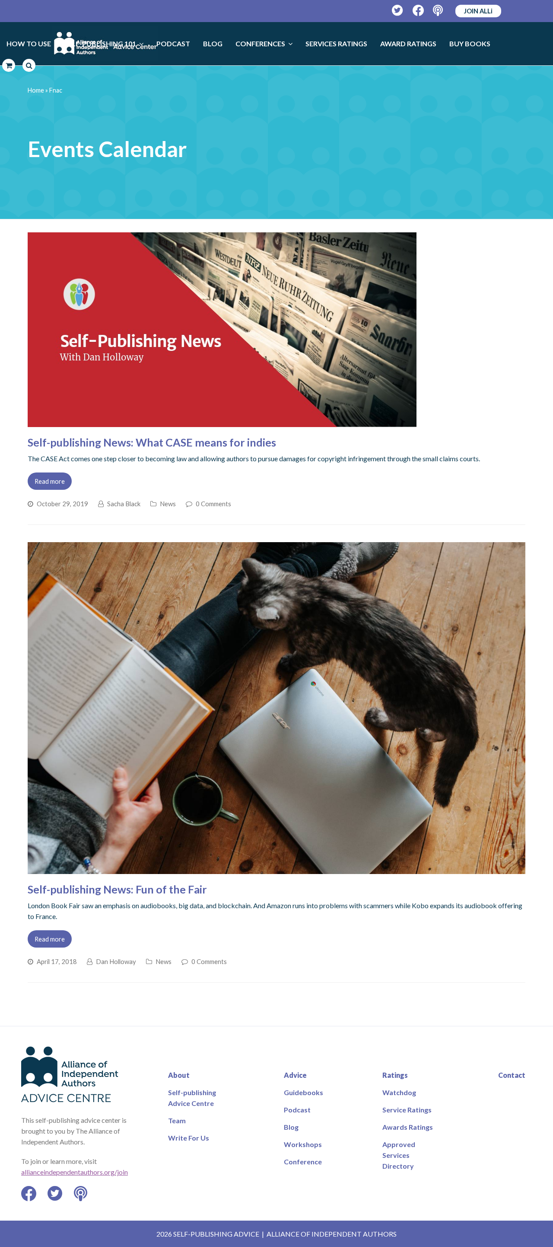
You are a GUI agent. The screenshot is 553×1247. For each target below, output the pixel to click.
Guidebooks (303, 1092)
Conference (303, 1161)
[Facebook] (418, 10)
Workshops (303, 1144)
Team (177, 1120)
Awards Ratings (407, 1127)
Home (36, 90)
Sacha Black (123, 504)
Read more (50, 481)
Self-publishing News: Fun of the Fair (117, 889)
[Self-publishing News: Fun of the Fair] (276, 869)
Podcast (297, 1110)
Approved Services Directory (398, 1155)
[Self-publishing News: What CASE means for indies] (222, 422)
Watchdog (399, 1092)
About (179, 1075)
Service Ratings (407, 1110)
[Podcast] (439, 10)
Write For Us (188, 1138)
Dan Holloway (116, 961)
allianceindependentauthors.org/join (74, 1172)
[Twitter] (398, 10)
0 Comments (213, 504)
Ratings (395, 1075)
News (168, 504)
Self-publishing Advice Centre (192, 1097)
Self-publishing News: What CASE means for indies (152, 442)
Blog (291, 1127)
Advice (295, 1075)
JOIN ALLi (478, 11)
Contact (511, 1075)
